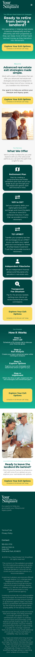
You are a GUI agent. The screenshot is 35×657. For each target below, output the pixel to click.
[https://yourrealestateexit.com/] (11, 5)
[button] (31, 5)
